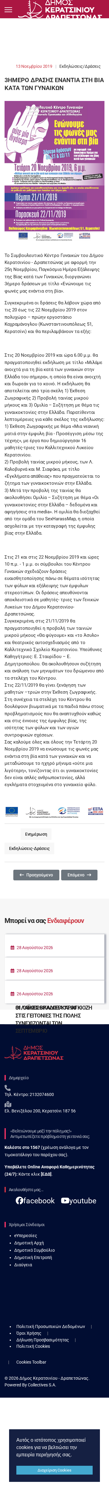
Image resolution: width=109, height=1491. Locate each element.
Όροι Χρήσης (28, 1333)
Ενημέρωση (36, 834)
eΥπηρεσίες (25, 1235)
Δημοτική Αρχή (29, 1242)
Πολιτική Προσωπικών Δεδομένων (50, 1326)
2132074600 (41, 1094)
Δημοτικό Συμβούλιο (34, 1250)
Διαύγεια (23, 1264)
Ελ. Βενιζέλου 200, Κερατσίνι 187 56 (40, 1110)
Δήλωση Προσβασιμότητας (42, 1339)
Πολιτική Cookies (33, 1346)
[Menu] (8, 9)
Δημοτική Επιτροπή (33, 1257)
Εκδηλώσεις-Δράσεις (29, 848)
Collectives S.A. (42, 1384)
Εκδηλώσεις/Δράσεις (80, 66)
